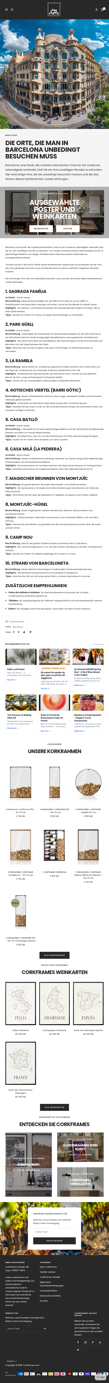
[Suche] (12, 9)
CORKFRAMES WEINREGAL (54, 872)
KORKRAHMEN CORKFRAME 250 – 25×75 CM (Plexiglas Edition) (20, 939)
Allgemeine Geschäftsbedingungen (52, 1284)
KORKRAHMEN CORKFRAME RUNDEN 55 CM (88, 811)
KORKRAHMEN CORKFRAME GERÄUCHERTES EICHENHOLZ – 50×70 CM (88, 875)
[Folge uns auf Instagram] (85, 1342)
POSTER (68, 228)
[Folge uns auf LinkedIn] (78, 1349)
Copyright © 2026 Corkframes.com (22, 1365)
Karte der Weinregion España (88, 1030)
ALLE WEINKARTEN (54, 1107)
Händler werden (47, 1272)
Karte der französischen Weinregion (20, 1091)
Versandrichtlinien (48, 1290)
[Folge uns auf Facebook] (78, 1342)
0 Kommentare (16, 621)
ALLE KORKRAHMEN (54, 955)
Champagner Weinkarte (54, 1030)
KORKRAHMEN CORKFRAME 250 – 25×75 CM (54, 811)
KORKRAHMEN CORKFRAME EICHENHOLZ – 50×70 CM (20, 874)
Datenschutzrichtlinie (50, 1295)
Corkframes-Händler (50, 1277)
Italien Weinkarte (20, 1030)
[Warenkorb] (102, 9)
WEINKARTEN (41, 228)
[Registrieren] (45, 1329)
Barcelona (11, 135)
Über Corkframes (48, 1266)
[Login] (96, 9)
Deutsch (10, 1361)
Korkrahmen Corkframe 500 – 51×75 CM (20, 811)
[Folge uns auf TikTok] (100, 1342)
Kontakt (44, 1300)
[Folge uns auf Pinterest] (92, 1342)
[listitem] (13, 632)
